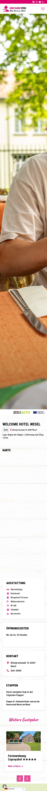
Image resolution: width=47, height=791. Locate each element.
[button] (4, 786)
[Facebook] (33, 1)
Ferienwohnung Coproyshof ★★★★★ (22, 757)
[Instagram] (36, 1)
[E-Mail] (39, 1)
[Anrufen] (42, 1)
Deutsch (11, 789)
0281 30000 (16, 670)
